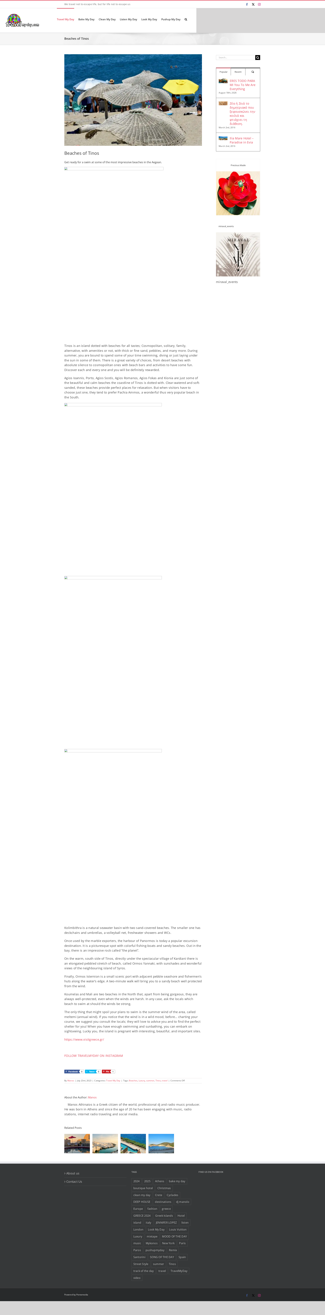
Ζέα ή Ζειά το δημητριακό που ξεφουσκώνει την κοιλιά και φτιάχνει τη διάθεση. (242, 113)
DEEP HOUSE (141, 1202)
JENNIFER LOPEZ (166, 1222)
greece (166, 1209)
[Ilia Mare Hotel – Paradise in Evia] (223, 139)
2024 (136, 1181)
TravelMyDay (179, 1271)
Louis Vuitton (178, 1229)
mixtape (152, 1236)
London (138, 1229)
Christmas (164, 1188)
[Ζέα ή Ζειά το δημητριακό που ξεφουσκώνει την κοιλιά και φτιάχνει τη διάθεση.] (223, 104)
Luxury (142, 1080)
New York (168, 1243)
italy (148, 1222)
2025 (147, 1181)
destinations (163, 1202)
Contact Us (74, 1181)
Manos (70, 1080)
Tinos (158, 1080)
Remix (173, 1250)
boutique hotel (143, 1188)
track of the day (143, 1271)
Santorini (139, 1257)
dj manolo (182, 1202)
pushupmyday (155, 1250)
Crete (158, 1195)
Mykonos (152, 1243)
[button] (186, 19)
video (136, 1278)
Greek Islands (164, 1216)
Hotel (181, 1216)
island (137, 1222)
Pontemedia (82, 1294)
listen (185, 1222)
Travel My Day (113, 1080)
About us (72, 1173)
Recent (238, 71)
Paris (182, 1243)
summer (150, 1080)
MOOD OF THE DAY (174, 1236)
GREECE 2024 (142, 1216)
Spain (182, 1257)
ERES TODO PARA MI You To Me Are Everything (242, 85)
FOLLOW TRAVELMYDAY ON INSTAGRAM (93, 1056)
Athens (159, 1181)
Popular (224, 71)
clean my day (141, 1195)
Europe (138, 1209)
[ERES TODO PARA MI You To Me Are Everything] (223, 81)
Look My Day (156, 1229)
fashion (152, 1209)
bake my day (177, 1181)
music (137, 1243)
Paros (137, 1250)
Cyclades (172, 1195)
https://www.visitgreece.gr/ (84, 1039)
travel (165, 1080)
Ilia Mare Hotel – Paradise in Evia (242, 140)
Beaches (133, 1080)
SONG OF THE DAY (162, 1257)
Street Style (140, 1264)
